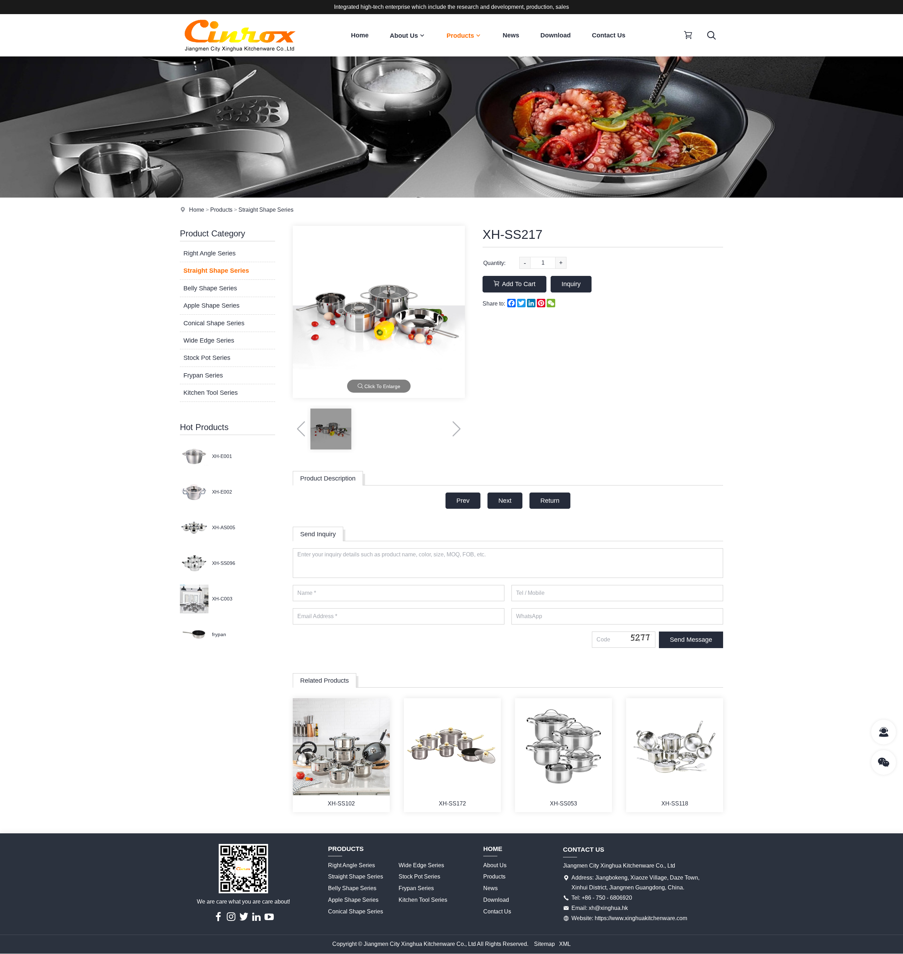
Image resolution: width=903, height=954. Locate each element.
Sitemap (544, 944)
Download (555, 35)
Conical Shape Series (213, 323)
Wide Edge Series (208, 340)
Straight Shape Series (265, 210)
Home (360, 35)
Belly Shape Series (210, 288)
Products (460, 35)
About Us (404, 35)
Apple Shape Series (211, 305)
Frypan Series (203, 375)
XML (565, 944)
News (511, 35)
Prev (462, 500)
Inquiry (571, 284)
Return (549, 500)
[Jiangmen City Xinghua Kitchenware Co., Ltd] (240, 55)
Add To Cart (518, 284)
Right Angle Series (209, 253)
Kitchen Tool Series (210, 392)
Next (504, 500)
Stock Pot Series (206, 357)
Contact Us (608, 35)
